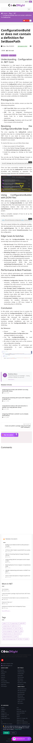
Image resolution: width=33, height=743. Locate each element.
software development (7, 628)
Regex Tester (20, 680)
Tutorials (3, 675)
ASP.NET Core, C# (5, 714)
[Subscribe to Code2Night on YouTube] (20, 20)
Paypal (16, 631)
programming (14, 623)
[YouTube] (2, 660)
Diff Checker (20, 679)
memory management (7, 631)
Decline (13, 732)
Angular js (3, 709)
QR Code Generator (22, 690)
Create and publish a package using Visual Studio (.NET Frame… (16, 593)
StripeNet (26, 639)
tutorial (16, 628)
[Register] (30, 2)
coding (20, 631)
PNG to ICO (20, 701)
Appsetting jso (4, 55)
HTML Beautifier (21, 672)
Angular (3, 707)
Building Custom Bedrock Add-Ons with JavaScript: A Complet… (17, 545)
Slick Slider (19, 639)
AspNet (4, 623)
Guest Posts (3, 684)
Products (3, 673)
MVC (21, 628)
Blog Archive (4, 672)
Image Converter (21, 699)
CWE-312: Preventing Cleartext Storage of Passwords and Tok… (17, 554)
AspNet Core (14, 626)
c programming (6, 626)
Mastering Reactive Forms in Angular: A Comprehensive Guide (18, 565)
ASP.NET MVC (4, 716)
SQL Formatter (21, 677)
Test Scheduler (5, 589)
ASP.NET (3, 711)
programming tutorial (7, 636)
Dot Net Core (12, 55)
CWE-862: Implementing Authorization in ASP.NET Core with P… (17, 571)
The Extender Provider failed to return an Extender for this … (15, 598)
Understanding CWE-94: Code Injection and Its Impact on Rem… (17, 560)
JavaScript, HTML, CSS (21, 711)
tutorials (16, 636)
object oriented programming (9, 639)
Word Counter (21, 684)
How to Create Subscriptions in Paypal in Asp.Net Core (17, 575)
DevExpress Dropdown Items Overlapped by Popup (13, 606)
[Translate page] (26, 2)
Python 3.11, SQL (20, 720)
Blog (10, 13)
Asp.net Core (4, 713)
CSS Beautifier (21, 673)
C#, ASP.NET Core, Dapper (6, 723)
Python (18, 716)
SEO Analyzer (4, 686)
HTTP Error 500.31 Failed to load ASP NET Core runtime (17, 550)
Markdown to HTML (22, 682)
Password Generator (22, 688)
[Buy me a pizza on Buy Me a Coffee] (16, 435)
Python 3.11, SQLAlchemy (22, 722)
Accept (6, 732)
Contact (2, 679)
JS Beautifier (20, 675)
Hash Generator (21, 692)
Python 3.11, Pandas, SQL (22, 718)
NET (15, 13)
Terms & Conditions (5, 682)
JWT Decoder (20, 696)
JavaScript (19, 709)
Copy (30, 162)
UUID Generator (21, 697)
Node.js (18, 714)
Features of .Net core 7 (7, 602)
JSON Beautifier (21, 670)
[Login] (27, 1)
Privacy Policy (4, 680)
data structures (17, 633)
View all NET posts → (6, 611)
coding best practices (7, 633)
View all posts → (11, 379)
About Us (3, 677)
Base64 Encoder (21, 694)
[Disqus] (16, 471)
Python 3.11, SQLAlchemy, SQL (23, 723)
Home (5, 13)
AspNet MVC (22, 623)
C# (8, 623)
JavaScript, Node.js (21, 713)
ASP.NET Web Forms (5, 718)
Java (18, 707)
